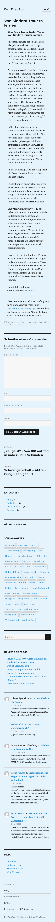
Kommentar (11, 355)
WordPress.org (14, 872)
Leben (41, 582)
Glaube (19, 566)
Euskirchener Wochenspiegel (21, 308)
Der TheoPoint (15, 9)
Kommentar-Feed (16, 868)
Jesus (41, 577)
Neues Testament (40, 588)
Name (8, 393)
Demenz (9, 556)
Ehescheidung (24, 556)
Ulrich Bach (29, 604)
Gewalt (8, 566)
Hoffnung (44, 572)
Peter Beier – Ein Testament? (22, 683)
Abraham (10, 545)
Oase (7, 593)
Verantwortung (13, 609)
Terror (8, 604)
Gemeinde (38, 561)
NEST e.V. (29, 290)
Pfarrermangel (30, 593)
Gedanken (12, 503)
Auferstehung (12, 550)
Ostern (16, 593)
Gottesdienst (13, 506)
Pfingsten (10, 598)
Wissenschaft (12, 620)
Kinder (47, 322)
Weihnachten (31, 609)
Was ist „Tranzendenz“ (19, 666)
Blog (40, 322)
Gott (28, 566)
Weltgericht (11, 614)
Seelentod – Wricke (21, 724)
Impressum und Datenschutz (19, 909)
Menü (46, 9)
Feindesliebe (11, 561)
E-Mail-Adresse (13, 406)
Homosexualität (13, 577)
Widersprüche (27, 614)
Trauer (6, 325)
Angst (34, 545)
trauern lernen (16, 325)
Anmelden (12, 861)
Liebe (8, 588)
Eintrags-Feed (14, 865)
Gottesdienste (11, 896)
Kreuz (32, 582)
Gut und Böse (12, 572)
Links (7, 903)
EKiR (37, 556)
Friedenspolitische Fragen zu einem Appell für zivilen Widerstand (29, 776)
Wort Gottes (28, 620)
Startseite (9, 884)
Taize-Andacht (39, 598)
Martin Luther (21, 588)
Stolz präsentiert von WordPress (31, 917)
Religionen (23, 598)
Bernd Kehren (14, 322)
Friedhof (25, 561)
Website (8, 418)
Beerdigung (29, 550)
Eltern (46, 556)
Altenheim (23, 545)
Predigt (10, 510)
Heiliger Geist (29, 572)
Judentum (10, 582)
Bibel (40, 550)
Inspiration (30, 577)
